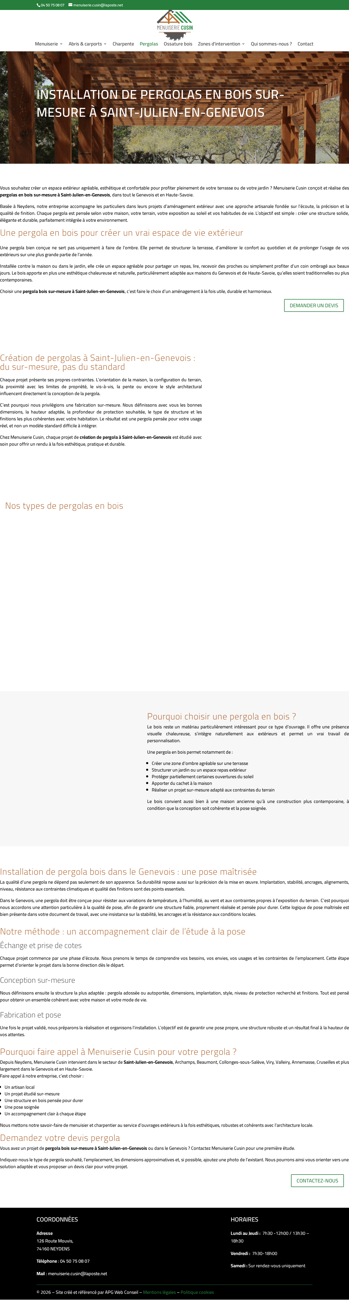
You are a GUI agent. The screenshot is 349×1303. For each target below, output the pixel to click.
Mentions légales (159, 1292)
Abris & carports (85, 45)
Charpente (123, 45)
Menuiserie (46, 45)
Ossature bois (178, 45)
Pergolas (149, 45)
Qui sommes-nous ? (271, 45)
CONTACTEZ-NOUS (317, 1180)
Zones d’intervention (219, 45)
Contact (305, 45)
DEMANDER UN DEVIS (314, 305)
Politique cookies (197, 1292)
